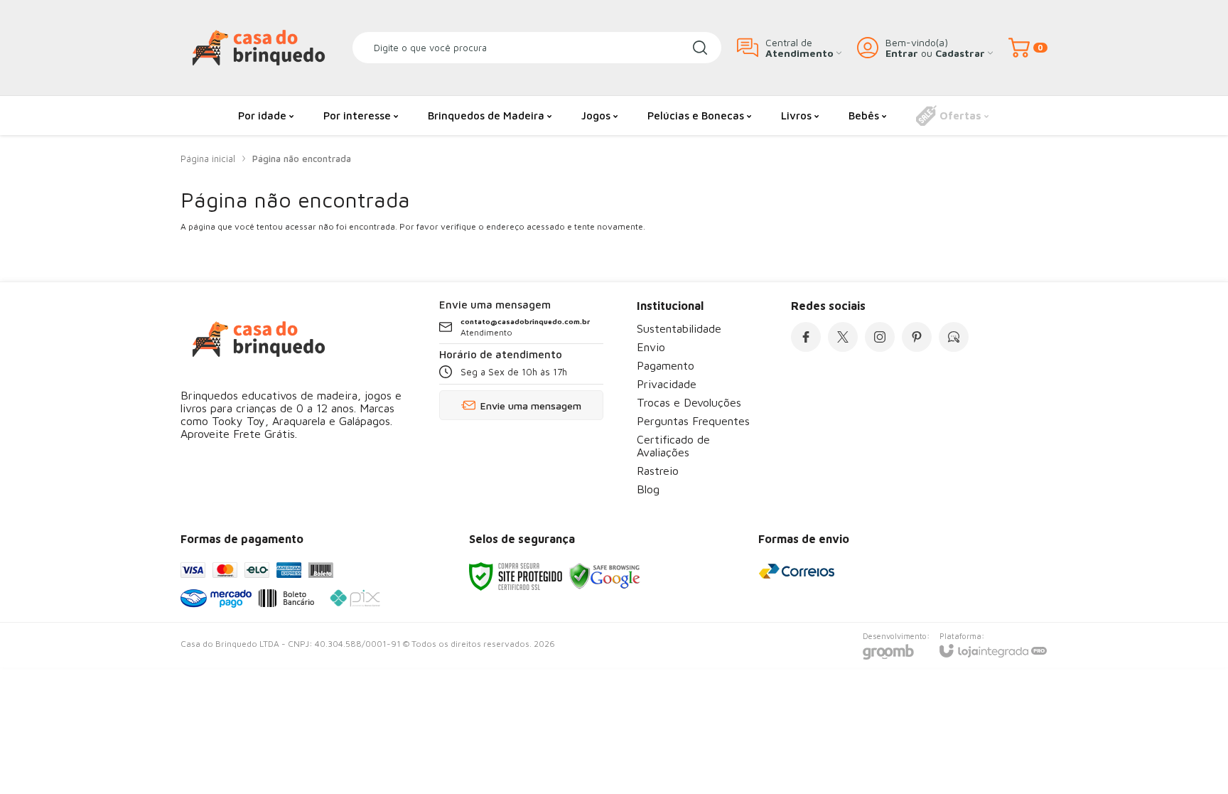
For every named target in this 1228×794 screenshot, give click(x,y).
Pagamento (665, 365)
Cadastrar (960, 53)
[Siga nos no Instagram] (880, 337)
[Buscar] (700, 47)
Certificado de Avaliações (673, 445)
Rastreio (658, 470)
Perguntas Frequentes (693, 420)
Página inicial (208, 158)
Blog (648, 489)
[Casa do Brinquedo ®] (259, 48)
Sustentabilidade (679, 328)
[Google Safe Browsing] (604, 575)
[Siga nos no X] (843, 337)
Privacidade (666, 383)
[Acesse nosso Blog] (954, 337)
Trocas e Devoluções (689, 402)
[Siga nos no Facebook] (806, 337)
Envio (651, 346)
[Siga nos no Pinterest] (917, 337)
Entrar (901, 53)
